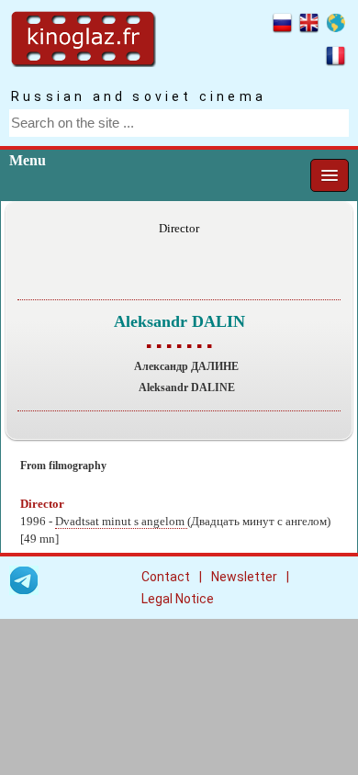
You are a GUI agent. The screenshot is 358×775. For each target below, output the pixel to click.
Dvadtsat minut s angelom (121, 521)
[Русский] (282, 25)
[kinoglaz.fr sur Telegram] (24, 583)
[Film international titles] (335, 25)
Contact (165, 576)
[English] (308, 25)
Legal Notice (177, 598)
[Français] (335, 58)
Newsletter (244, 576)
